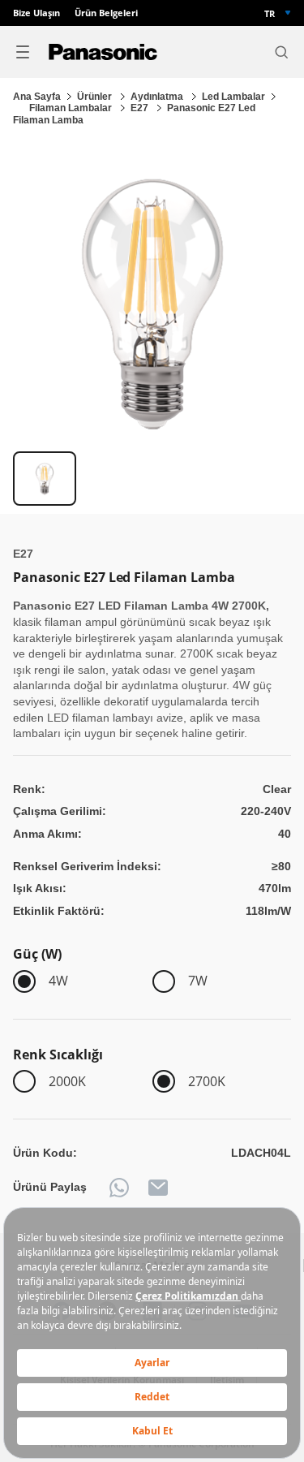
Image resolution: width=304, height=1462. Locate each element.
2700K (206, 1081)
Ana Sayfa (37, 96)
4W (58, 981)
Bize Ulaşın (36, 13)
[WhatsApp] (119, 1188)
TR (269, 13)
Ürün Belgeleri (106, 13)
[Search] (281, 52)
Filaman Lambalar (71, 108)
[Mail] (158, 1188)
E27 (141, 108)
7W (198, 981)
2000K (67, 1081)
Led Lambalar (233, 96)
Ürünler (95, 96)
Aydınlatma (158, 96)
